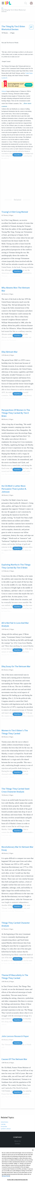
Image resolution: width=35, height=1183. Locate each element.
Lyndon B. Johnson (6, 1128)
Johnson (4, 91)
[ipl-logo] (8, 4)
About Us (17, 1141)
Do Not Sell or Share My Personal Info (17, 1179)
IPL (2, 8)
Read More (17, 271)
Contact (17, 1144)
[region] (17, 1165)
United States (29, 73)
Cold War (3, 1124)
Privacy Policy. (6, 1176)
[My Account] (32, 3)
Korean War (4, 1126)
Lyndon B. (5, 78)
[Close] (33, 1150)
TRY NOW (28, 85)
